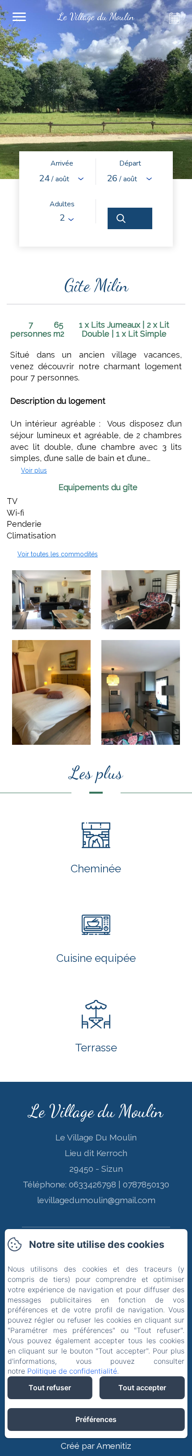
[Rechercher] (130, 218)
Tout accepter (142, 1387)
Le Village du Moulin (96, 1111)
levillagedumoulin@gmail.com (96, 1200)
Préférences (96, 1419)
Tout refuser (50, 1387)
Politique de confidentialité (72, 1370)
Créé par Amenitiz (96, 1446)
